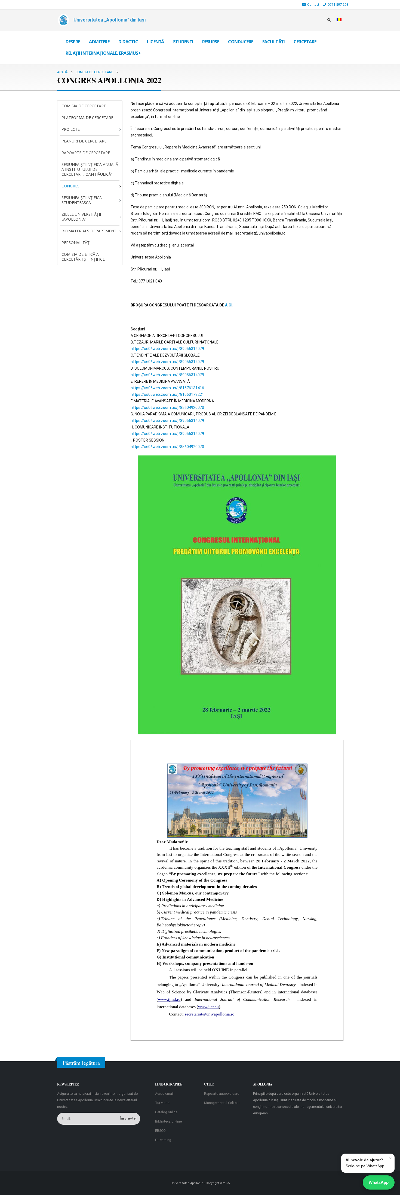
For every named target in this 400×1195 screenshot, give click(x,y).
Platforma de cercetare (87, 117)
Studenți (183, 42)
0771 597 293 (338, 4)
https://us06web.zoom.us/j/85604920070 (167, 407)
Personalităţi (76, 242)
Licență (155, 42)
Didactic (128, 42)
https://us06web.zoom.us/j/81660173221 (167, 394)
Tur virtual (162, 1103)
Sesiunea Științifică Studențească (81, 200)
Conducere (240, 42)
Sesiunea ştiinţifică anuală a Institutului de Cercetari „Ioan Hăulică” (89, 169)
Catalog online (166, 1112)
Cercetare (305, 42)
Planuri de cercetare (83, 141)
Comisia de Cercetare (83, 105)
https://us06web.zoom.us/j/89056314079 (167, 348)
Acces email (164, 1093)
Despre (73, 42)
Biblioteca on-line (168, 1121)
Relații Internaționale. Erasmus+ (103, 53)
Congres (70, 185)
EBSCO (160, 1131)
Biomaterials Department (88, 230)
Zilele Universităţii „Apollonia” (81, 217)
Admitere (99, 42)
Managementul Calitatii (221, 1103)
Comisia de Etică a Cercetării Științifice (83, 257)
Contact (313, 4)
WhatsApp (379, 1182)
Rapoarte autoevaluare (221, 1093)
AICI (228, 305)
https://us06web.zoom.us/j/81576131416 (167, 388)
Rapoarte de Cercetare (85, 152)
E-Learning (163, 1140)
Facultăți (273, 42)
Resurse (210, 42)
